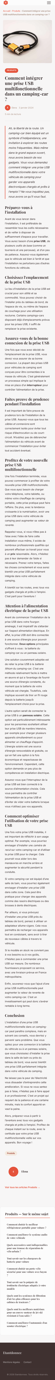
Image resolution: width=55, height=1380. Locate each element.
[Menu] (49, 2)
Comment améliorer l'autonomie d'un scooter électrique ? (27, 1324)
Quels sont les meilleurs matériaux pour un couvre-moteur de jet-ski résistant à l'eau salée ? (25, 1312)
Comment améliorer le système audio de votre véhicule (27, 1236)
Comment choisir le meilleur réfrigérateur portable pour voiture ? (26, 1226)
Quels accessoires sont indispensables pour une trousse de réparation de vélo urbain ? (27, 1248)
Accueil (6, 11)
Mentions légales (11, 1362)
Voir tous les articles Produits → (22, 1187)
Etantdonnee (12, 1352)
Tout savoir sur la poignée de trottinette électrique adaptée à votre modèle (26, 1285)
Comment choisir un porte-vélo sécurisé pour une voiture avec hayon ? (27, 1272)
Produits (16, 11)
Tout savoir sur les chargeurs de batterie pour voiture (24, 1260)
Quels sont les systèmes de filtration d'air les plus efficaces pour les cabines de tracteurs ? (26, 1299)
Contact (27, 1362)
